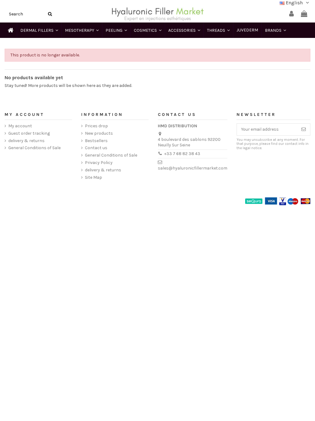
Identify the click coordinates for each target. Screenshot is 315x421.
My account (20, 126)
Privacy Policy (99, 162)
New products (99, 133)
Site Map (93, 177)
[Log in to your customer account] (291, 14)
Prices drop (96, 126)
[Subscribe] (303, 129)
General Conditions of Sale (34, 147)
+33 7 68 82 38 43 (182, 153)
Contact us (96, 147)
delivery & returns (26, 140)
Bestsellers (96, 140)
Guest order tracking (29, 133)
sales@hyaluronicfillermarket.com (192, 168)
